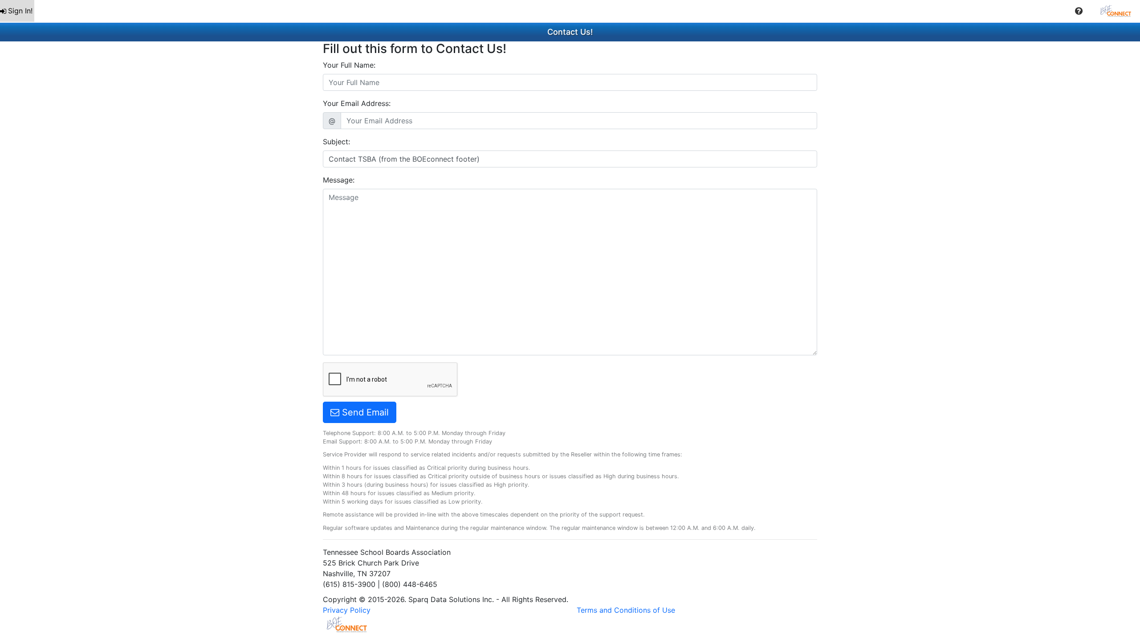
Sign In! (20, 10)
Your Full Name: (349, 65)
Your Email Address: (357, 103)
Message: (338, 179)
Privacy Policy (346, 610)
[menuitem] (17, 11)
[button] (1079, 11)
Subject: (336, 141)
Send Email (364, 412)
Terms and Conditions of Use (626, 610)
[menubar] (570, 11)
